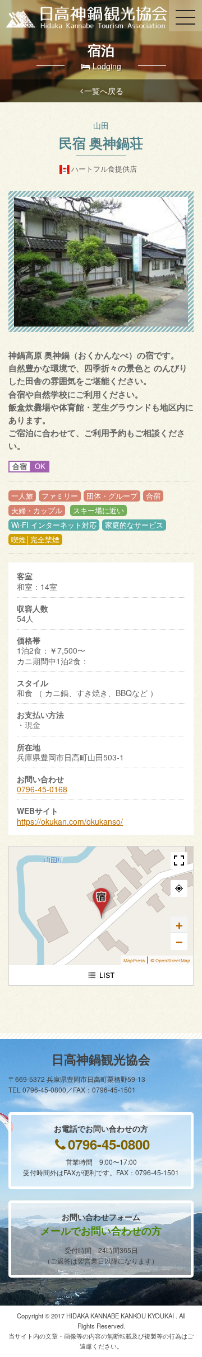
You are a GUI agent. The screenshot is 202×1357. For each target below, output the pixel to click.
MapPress (134, 960)
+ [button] (179, 925)
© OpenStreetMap (170, 960)
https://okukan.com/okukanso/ (70, 821)
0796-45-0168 (42, 789)
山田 (101, 125)
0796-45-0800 (109, 1143)
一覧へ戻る (103, 90)
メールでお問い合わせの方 (101, 1230)
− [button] (179, 941)
